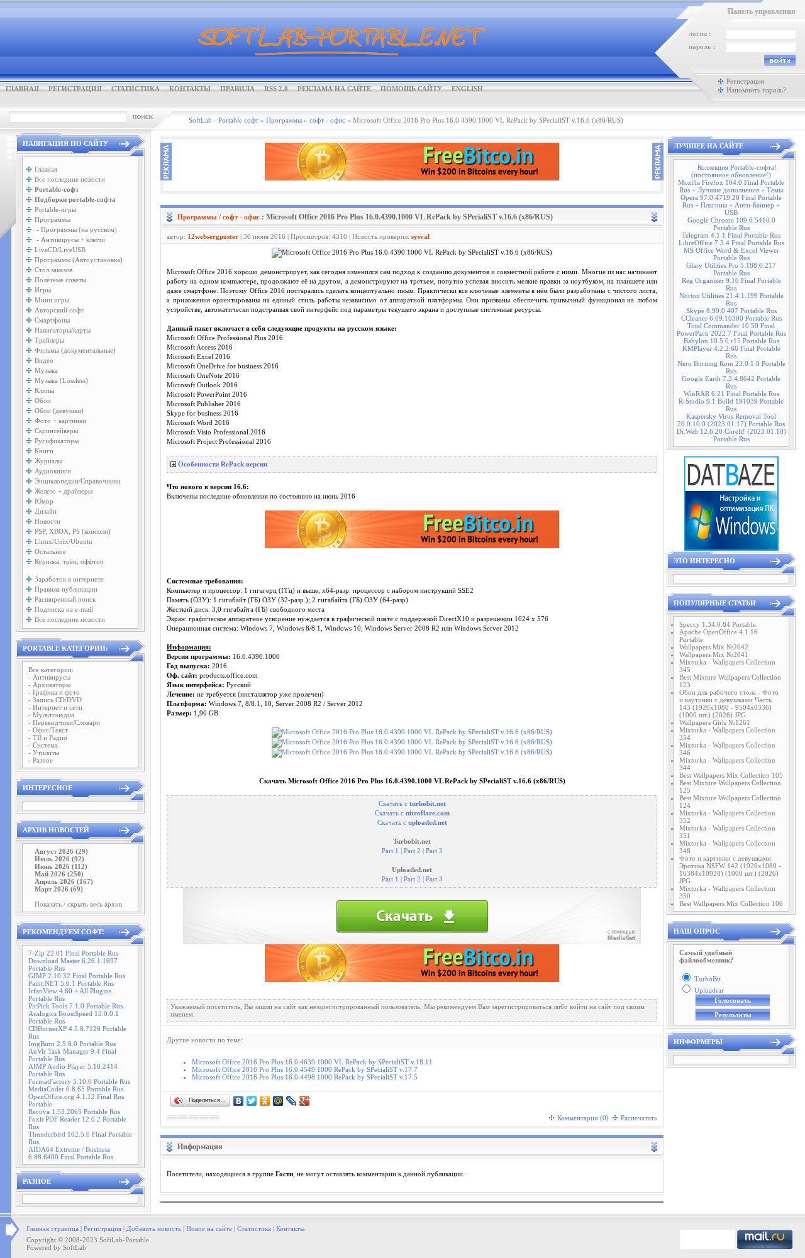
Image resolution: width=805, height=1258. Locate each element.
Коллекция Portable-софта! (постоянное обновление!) (734, 171)
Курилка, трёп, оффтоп (69, 561)
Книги (44, 451)
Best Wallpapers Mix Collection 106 (731, 903)
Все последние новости (70, 179)
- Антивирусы (49, 677)
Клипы (44, 390)
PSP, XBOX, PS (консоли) (73, 531)
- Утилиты (43, 752)
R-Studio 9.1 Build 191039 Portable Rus (731, 404)
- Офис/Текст (48, 730)
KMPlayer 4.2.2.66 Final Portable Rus (731, 352)
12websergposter (212, 236)
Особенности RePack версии (222, 464)
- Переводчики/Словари (64, 722)
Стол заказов (53, 269)
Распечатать (639, 1118)
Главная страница (52, 1228)
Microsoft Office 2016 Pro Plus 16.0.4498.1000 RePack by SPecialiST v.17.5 (305, 1077)
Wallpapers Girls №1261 (714, 722)
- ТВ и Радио (47, 737)
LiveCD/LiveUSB (60, 249)
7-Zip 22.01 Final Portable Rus (73, 953)
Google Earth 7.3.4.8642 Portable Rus (731, 382)
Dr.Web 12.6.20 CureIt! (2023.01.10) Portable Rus (731, 435)
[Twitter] (251, 1101)
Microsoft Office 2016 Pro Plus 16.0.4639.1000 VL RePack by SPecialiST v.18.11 (312, 1062)
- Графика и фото (54, 692)
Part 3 (433, 850)
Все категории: (51, 669)
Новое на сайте (209, 1228)
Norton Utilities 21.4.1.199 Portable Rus (731, 299)
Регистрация (75, 88)
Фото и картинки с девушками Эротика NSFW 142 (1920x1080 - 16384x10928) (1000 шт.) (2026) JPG (730, 869)
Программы (52, 219)
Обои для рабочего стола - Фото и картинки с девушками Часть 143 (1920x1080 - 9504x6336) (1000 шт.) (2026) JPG (729, 703)
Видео (44, 360)
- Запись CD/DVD (55, 699)
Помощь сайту (411, 88)
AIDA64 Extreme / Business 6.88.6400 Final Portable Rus (70, 1153)
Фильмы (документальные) (75, 350)
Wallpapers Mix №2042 (713, 647)
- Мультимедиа (51, 715)
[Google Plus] (304, 1101)
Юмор (44, 501)
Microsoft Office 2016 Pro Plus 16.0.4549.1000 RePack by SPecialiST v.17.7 (305, 1069)
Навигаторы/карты (63, 330)
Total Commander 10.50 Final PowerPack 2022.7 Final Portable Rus (731, 329)
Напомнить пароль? (756, 90)
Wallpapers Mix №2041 (713, 654)
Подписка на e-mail (64, 609)
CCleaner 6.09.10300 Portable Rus (731, 318)
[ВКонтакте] (238, 1101)
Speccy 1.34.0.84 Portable (717, 624)
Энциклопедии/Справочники (78, 481)
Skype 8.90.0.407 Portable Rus (731, 310)
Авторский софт (59, 310)
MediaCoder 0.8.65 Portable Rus (75, 1089)
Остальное (50, 551)
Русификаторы (57, 440)
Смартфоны (52, 320)
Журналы (48, 461)
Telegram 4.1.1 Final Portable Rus (731, 235)
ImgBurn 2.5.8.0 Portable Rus (72, 1043)
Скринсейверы (56, 430)
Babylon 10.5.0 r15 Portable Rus (731, 341)
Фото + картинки (60, 420)
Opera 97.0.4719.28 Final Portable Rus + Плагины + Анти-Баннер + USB (731, 205)
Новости (47, 521)
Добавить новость (153, 1228)
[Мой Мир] (278, 1101)
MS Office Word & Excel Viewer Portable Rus (731, 254)
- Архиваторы (49, 684)
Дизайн (46, 511)
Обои (43, 400)
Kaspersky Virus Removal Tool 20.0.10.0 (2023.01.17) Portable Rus (731, 420)
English (467, 88)
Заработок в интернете (69, 579)
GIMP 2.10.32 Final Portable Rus (76, 975)
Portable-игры (55, 209)
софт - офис (241, 217)
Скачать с (412, 803)
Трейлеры (49, 340)
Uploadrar (709, 990)
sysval (420, 236)
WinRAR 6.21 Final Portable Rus (731, 393)
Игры (43, 290)
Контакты (190, 88)
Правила (237, 88)
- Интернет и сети (55, 707)
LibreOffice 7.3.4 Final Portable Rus (731, 242)
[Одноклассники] (265, 1101)
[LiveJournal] (291, 1101)
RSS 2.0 (276, 88)
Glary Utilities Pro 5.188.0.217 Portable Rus (731, 269)
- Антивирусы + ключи (70, 239)
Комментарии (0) (583, 1118)
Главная (22, 88)
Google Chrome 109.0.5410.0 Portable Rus (731, 223)
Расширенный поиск (65, 599)
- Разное (40, 760)
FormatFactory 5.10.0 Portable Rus (79, 1081)
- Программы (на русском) (76, 229)
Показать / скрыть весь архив (78, 904)
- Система (43, 745)
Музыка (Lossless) (61, 380)
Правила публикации (66, 589)
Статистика (135, 88)
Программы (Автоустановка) (79, 259)
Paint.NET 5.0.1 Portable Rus (71, 983)
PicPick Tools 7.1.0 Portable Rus (75, 1006)
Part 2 (411, 850)
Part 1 (390, 850)
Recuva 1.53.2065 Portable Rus (74, 1111)
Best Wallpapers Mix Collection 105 (731, 775)
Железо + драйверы (63, 491)
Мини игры (52, 300)
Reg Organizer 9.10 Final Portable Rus (731, 284)
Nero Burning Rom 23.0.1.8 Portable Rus (731, 367)
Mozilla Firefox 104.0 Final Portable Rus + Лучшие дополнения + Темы (731, 186)
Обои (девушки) (59, 410)
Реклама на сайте (334, 88)
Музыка (46, 370)
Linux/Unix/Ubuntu (63, 541)
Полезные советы (60, 280)
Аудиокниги (53, 471)
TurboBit (707, 979)
